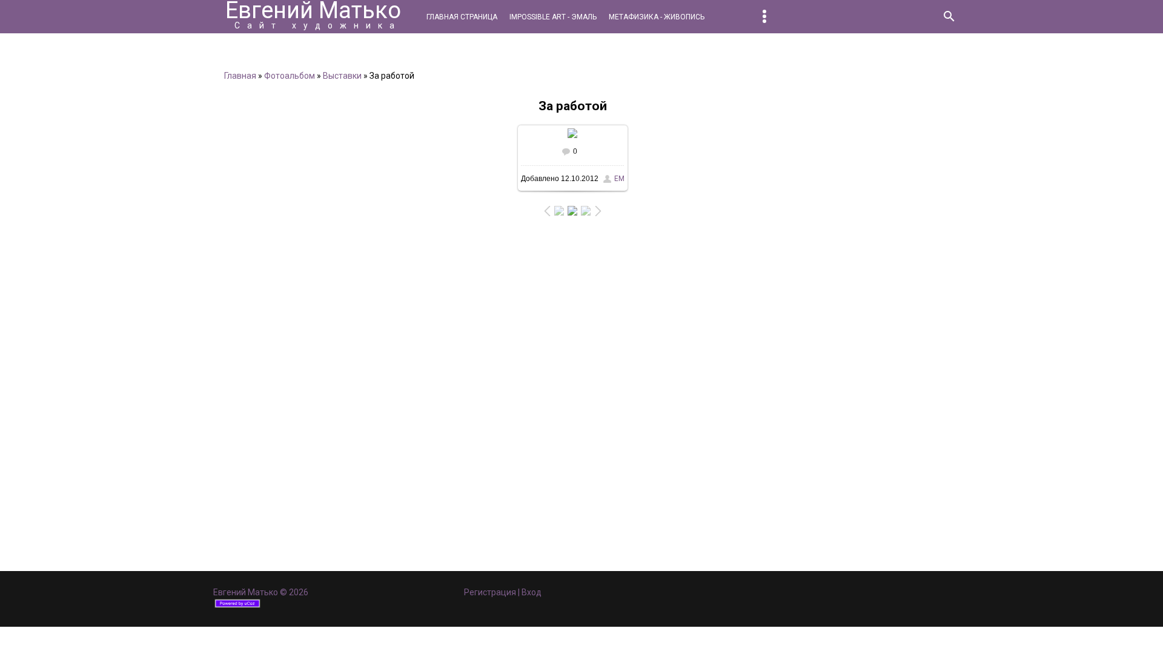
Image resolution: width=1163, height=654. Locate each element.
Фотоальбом (289, 76)
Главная (240, 76)
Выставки (342, 76)
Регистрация (490, 592)
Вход (532, 592)
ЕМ (619, 178)
